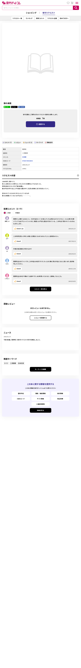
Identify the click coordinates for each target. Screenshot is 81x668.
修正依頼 (60, 399)
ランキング (29, 18)
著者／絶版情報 (40, 393)
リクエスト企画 (52, 18)
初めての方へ (64, 18)
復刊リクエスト (48, 12)
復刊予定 (21, 393)
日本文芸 (21, 363)
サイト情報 (40, 399)
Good (20, 229)
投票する (42, 124)
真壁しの (7, 221)
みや (7, 238)
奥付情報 (60, 393)
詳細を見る (40, 410)
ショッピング (31, 12)
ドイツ (6, 363)
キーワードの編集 (40, 369)
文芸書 (24, 157)
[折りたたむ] (78, 175)
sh (7, 251)
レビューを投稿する (40, 318)
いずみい (7, 278)
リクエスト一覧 (17, 18)
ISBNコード (21, 399)
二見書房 (13, 363)
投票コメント (40, 18)
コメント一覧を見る (40, 289)
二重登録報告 (40, 404)
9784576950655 (27, 161)
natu (7, 263)
